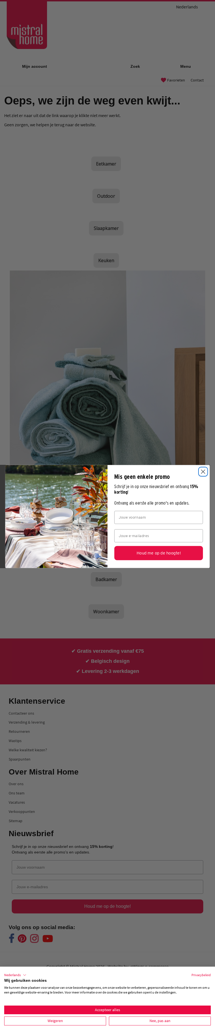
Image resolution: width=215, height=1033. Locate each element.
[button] (15, 975)
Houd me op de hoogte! (159, 553)
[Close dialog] (203, 471)
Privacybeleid (201, 975)
